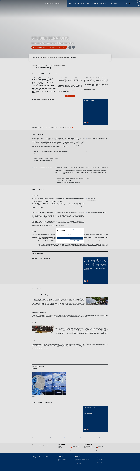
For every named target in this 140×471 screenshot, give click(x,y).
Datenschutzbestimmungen (78, 229)
